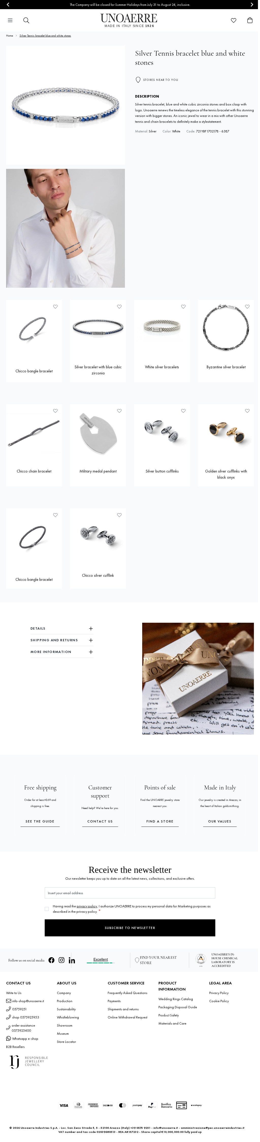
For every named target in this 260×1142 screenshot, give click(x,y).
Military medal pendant (98, 471)
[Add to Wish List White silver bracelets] (183, 306)
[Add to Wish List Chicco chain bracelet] (55, 410)
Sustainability (66, 1009)
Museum (63, 1033)
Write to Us (13, 993)
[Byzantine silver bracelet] (226, 328)
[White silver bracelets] (162, 328)
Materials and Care (172, 1023)
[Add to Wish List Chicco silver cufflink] (119, 515)
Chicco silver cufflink (98, 575)
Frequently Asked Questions (127, 993)
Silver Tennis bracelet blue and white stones (45, 36)
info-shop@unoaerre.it (28, 1001)
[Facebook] (51, 960)
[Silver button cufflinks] (162, 432)
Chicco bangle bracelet (34, 371)
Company (64, 993)
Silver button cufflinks (162, 471)
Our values (220, 821)
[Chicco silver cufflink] (98, 536)
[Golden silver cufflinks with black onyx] (226, 432)
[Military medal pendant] (98, 432)
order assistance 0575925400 (23, 1028)
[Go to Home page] (130, 20)
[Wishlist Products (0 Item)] (234, 20)
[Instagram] (62, 960)
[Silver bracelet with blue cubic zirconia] (98, 328)
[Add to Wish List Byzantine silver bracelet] (247, 306)
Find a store (160, 821)
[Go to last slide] (8, 5)
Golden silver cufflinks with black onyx (226, 474)
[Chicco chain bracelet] (34, 432)
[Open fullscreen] (65, 105)
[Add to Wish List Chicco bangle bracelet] (55, 306)
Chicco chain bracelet (34, 471)
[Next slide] (252, 5)
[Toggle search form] (26, 20)
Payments (114, 1001)
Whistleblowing (68, 1017)
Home (9, 36)
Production (64, 1001)
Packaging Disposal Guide (177, 1007)
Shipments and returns (123, 1009)
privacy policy (87, 906)
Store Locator (66, 1041)
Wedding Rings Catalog (175, 999)
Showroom (64, 1025)
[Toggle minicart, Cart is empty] (250, 20)
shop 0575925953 (25, 1017)
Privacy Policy (219, 993)
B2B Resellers (15, 1046)
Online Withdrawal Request (127, 1017)
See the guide (40, 821)
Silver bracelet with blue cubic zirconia (98, 370)
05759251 (19, 1009)
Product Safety (168, 1015)
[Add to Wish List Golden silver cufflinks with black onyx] (247, 410)
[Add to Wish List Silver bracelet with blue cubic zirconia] (119, 306)
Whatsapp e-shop (25, 1038)
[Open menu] (10, 20)
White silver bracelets (162, 367)
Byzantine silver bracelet (226, 367)
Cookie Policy (219, 1001)
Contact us (100, 821)
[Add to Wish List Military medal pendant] (119, 410)
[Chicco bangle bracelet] (34, 328)
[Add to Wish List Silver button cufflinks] (183, 410)
